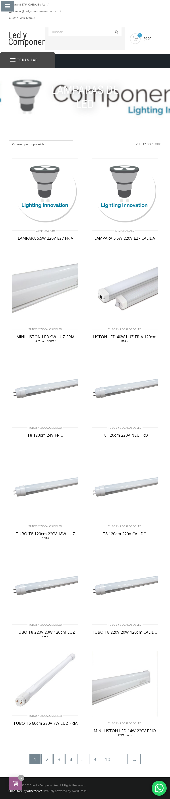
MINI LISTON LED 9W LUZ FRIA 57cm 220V (45, 339)
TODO (157, 144)
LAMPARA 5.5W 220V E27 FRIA (45, 238)
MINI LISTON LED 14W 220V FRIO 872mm (125, 733)
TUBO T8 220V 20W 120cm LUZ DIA (45, 634)
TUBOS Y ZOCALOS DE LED (45, 329)
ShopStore (15, 791)
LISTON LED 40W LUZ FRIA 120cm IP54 (124, 339)
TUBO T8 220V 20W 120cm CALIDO (125, 632)
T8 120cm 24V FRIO (45, 435)
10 (107, 759)
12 (144, 144)
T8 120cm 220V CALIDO (125, 533)
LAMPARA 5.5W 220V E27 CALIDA (124, 238)
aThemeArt (34, 791)
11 (121, 759)
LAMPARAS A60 (45, 231)
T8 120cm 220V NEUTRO (125, 435)
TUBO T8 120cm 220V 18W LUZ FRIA (45, 536)
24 (149, 144)
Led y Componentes (32, 38)
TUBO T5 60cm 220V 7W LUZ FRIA (45, 723)
